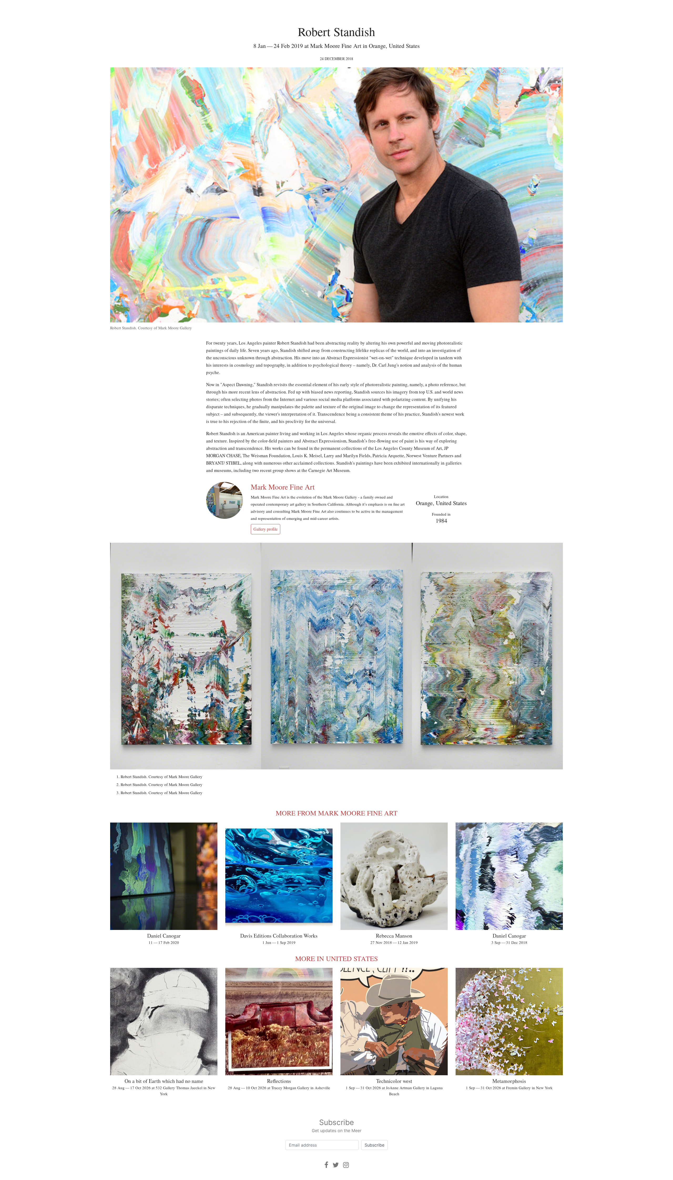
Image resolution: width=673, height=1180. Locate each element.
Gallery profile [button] (265, 529)
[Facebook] (326, 1165)
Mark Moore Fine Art (283, 487)
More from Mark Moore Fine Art (336, 812)
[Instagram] (346, 1165)
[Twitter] (335, 1165)
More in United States (336, 958)
